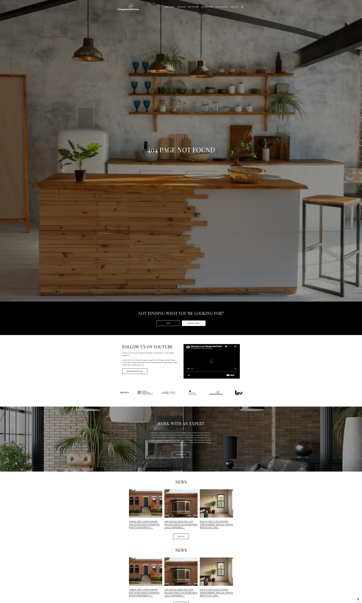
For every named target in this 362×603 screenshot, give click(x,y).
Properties (181, 7)
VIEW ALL (181, 536)
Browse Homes (194, 323)
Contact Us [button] (181, 454)
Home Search (170, 7)
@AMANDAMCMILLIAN (135, 371)
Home (168, 323)
